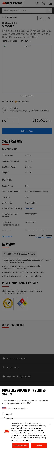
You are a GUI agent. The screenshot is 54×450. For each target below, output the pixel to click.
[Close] (50, 423)
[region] (27, 434)
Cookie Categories (20, 445)
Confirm (39, 445)
